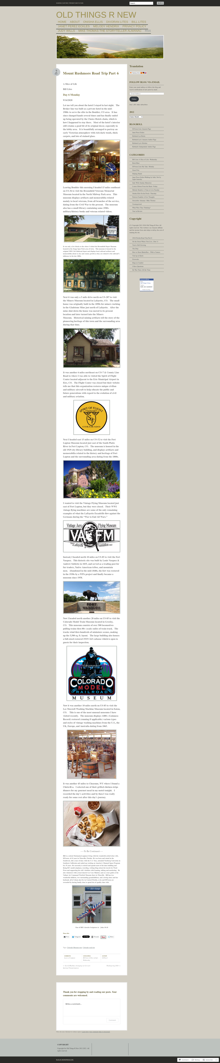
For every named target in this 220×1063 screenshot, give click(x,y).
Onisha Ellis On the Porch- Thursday (144, 193)
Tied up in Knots (137, 256)
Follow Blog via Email (144, 82)
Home (62, 21)
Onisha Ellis (93, 21)
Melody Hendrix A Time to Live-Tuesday (145, 190)
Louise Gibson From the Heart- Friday (144, 186)
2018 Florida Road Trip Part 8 (142, 238)
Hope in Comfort (137, 263)
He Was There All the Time (141, 270)
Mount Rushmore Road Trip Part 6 (91, 73)
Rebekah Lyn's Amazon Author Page (144, 139)
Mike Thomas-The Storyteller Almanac (110, 30)
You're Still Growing (139, 245)
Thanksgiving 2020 (113, 966)
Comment (112, 1020)
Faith (141, 286)
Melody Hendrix (106, 26)
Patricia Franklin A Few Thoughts (143, 197)
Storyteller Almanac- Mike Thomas (143, 200)
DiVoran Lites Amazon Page (141, 129)
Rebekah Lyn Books (138, 136)
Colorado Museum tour (74, 947)
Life (145, 286)
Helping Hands (137, 174)
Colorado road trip (89, 947)
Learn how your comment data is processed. (96, 1032)
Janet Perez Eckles (74, 26)
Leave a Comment (69, 958)
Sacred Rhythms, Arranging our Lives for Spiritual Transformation (76, 967)
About (75, 21)
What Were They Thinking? (141, 208)
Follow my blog (146, 289)
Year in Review (137, 211)
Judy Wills (66, 30)
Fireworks (135, 259)
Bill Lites (139, 21)
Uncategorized (137, 204)
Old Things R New (96, 14)
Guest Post (135, 170)
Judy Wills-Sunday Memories (141, 183)
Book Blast (135, 163)
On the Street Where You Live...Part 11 (145, 241)
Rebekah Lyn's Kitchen (139, 143)
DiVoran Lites (117, 21)
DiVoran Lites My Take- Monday (143, 166)
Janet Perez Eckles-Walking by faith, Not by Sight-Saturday (146, 178)
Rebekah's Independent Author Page (144, 147)
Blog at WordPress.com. (65, 1059)
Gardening (149, 286)
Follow (134, 99)
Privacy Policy (134, 26)
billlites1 (105, 958)
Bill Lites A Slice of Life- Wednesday (144, 159)
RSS (148, 30)
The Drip (135, 248)
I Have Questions (137, 266)
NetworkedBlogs (144, 279)
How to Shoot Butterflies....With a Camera (146, 252)
